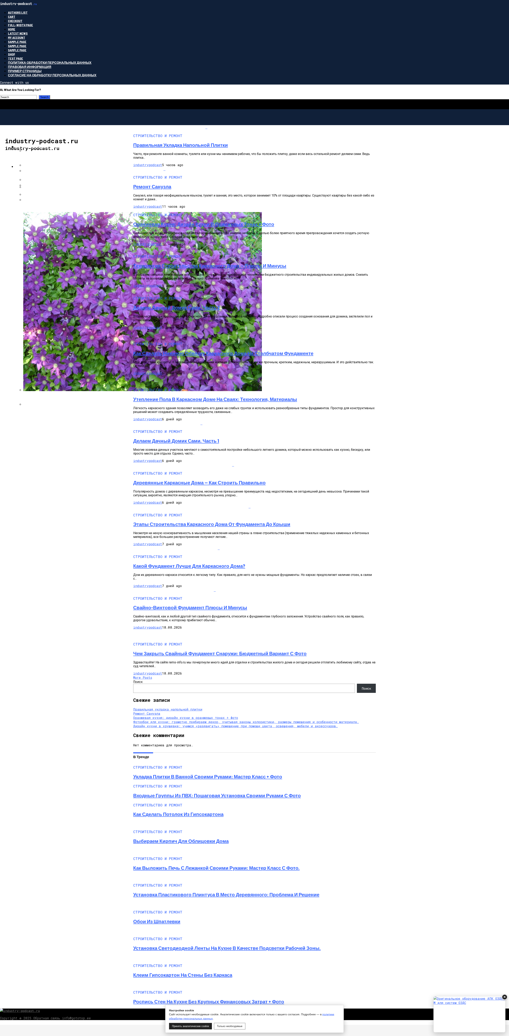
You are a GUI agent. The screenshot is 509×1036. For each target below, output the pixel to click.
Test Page (15, 58)
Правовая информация (29, 67)
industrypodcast (147, 165)
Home (11, 29)
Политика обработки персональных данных (49, 62)
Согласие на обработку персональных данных (52, 75)
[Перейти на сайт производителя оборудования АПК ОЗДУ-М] (469, 1014)
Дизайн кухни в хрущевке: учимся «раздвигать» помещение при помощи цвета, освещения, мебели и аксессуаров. (235, 726)
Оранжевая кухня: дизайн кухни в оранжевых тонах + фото (185, 718)
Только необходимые (229, 1026)
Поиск (138, 682)
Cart (11, 16)
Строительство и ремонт (38, 146)
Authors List (18, 12)
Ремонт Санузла (146, 713)
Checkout (15, 21)
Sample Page (17, 42)
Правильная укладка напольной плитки (167, 709)
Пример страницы (25, 71)
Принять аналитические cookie (190, 1026)
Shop (11, 54)
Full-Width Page (20, 25)
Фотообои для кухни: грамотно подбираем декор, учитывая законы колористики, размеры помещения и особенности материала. (246, 722)
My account (16, 37)
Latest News (18, 33)
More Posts (142, 677)
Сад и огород (27, 166)
